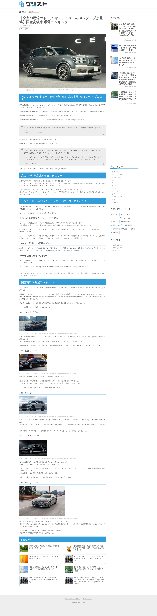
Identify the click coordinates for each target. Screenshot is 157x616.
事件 (114, 225)
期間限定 (116, 229)
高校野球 (116, 232)
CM (113, 180)
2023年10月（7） (117, 245)
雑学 (113, 199)
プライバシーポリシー (72, 599)
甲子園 (124, 229)
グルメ (114, 186)
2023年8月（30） (117, 251)
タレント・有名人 (118, 174)
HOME (24, 12)
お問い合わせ (87, 599)
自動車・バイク (34, 12)
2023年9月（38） (117, 248)
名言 (120, 225)
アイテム (115, 191)
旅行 (113, 194)
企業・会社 (115, 172)
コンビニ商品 (125, 218)
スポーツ (115, 183)
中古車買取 (126, 221)
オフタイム (126, 214)
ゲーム (115, 218)
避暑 (132, 229)
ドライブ (25, 29)
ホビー (114, 188)
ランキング (115, 202)
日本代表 (129, 225)
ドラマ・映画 (116, 177)
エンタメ (116, 214)
